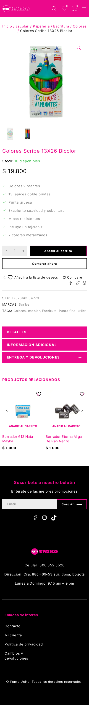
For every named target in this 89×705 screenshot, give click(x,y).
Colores (80, 26)
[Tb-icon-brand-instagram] (44, 518)
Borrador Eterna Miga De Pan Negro (64, 438)
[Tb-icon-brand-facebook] (35, 518)
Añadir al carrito (58, 251)
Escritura (61, 26)
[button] (6, 410)
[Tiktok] (54, 518)
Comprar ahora (44, 263)
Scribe (24, 304)
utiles (82, 311)
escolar (34, 311)
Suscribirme (72, 504)
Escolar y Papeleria (33, 26)
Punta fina (67, 311)
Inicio (7, 26)
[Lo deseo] (30, 277)
